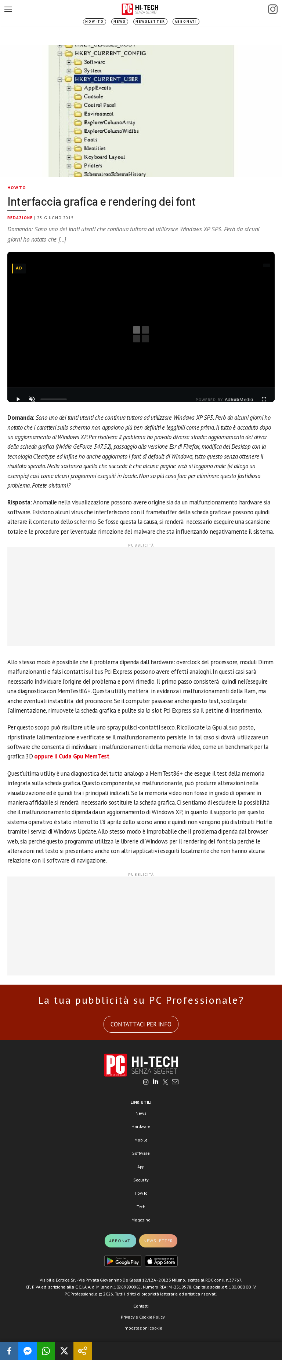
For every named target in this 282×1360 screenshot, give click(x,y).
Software (140, 1153)
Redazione (20, 217)
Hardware (140, 1126)
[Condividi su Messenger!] (27, 1351)
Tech (141, 1206)
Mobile (141, 1140)
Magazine (140, 1220)
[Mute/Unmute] (32, 399)
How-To (94, 21)
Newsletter (150, 21)
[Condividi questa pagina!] (82, 1351)
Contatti (140, 1306)
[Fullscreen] (264, 399)
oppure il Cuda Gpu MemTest (71, 756)
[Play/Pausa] (18, 399)
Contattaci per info (141, 1024)
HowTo (16, 187)
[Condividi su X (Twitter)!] (64, 1351)
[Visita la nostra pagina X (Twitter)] (165, 1082)
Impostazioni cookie (142, 1328)
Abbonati (186, 21)
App (141, 1166)
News (119, 21)
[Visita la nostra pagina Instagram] (146, 1082)
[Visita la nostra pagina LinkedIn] (155, 1082)
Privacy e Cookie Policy (142, 1317)
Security (141, 1180)
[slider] (53, 399)
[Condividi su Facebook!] (9, 1351)
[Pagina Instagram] (273, 9)
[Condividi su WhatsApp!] (46, 1351)
